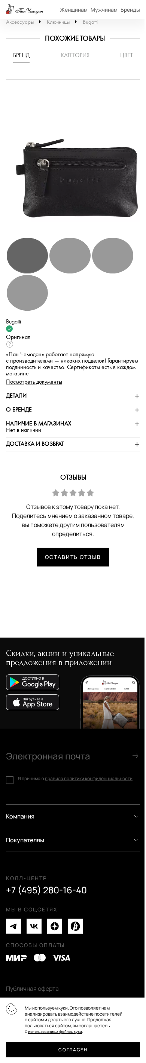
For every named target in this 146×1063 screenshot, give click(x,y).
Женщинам (74, 9)
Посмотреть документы (34, 382)
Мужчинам (104, 9)
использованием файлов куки (55, 1031)
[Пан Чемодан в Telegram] (13, 926)
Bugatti (90, 22)
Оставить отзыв (73, 556)
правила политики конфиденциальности (89, 778)
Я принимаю (75, 779)
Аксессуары (20, 22)
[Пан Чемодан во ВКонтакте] (34, 926)
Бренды (130, 9)
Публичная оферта (32, 988)
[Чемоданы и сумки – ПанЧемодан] (24, 9)
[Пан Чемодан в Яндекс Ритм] (75, 926)
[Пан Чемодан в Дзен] (54, 926)
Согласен (72, 1049)
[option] (73, 162)
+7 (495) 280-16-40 (46, 889)
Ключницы (58, 22)
